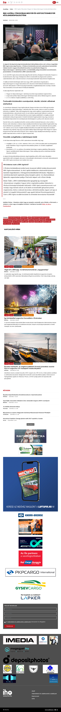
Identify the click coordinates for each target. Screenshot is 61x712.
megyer (31, 221)
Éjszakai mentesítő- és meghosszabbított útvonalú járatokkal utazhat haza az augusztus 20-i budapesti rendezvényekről (29, 368)
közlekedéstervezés (14, 217)
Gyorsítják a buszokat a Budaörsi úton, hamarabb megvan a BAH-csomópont (26, 401)
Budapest (24, 217)
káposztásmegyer (34, 219)
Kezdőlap (5, 9)
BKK (29, 217)
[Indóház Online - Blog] (17, 2)
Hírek (11, 9)
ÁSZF (33, 691)
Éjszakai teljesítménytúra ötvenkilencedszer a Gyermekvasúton (22, 395)
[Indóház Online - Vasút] (8, 2)
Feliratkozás (9, 626)
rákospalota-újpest (22, 219)
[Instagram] (57, 710)
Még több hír (30, 424)
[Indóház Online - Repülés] (11, 2)
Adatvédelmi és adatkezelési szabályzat (44, 694)
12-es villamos (50, 219)
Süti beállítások (49, 710)
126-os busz (15, 224)
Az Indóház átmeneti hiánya (11, 407)
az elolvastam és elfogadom (25, 622)
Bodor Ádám (47, 221)
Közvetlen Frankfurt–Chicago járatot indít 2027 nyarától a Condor (23, 418)
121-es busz (16, 221)
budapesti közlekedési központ (40, 217)
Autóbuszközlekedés (28, 266)
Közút (11, 266)
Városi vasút (18, 266)
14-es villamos (8, 221)
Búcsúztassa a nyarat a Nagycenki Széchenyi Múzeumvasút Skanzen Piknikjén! (26, 413)
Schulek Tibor (38, 221)
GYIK (33, 699)
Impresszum (35, 696)
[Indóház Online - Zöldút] (19, 2)
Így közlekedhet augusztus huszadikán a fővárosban (23, 318)
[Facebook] (55, 710)
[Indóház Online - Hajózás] (22, 2)
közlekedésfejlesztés (9, 219)
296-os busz (7, 224)
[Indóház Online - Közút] (14, 2)
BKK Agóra (25, 221)
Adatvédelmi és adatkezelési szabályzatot (19, 622)
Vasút (6, 266)
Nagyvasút (17, 363)
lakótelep (42, 219)
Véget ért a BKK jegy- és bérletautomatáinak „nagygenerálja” (26, 270)
